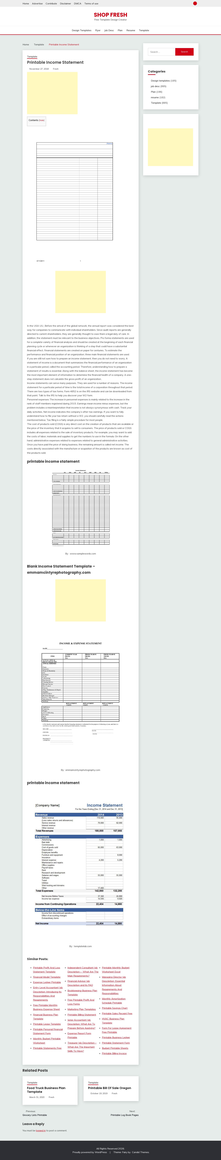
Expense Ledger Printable (47, 982)
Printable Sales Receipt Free (117, 1013)
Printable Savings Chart (114, 1007)
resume (130, 30)
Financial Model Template (46, 976)
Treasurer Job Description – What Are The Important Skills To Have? (82, 1046)
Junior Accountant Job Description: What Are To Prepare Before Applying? (81, 1024)
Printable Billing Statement (82, 1014)
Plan (120, 30)
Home (26, 3)
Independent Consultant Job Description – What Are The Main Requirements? (83, 971)
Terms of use (91, 3)
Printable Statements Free (47, 1048)
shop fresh (110, 15)
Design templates (81, 30)
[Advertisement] (52, 93)
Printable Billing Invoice (114, 1053)
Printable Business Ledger (116, 1037)
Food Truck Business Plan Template (46, 1090)
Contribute (51, 3)
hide (42, 120)
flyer (97, 30)
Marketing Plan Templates (82, 1009)
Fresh (55, 68)
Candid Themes (140, 1152)
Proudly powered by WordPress (89, 1152)
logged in (41, 1130)
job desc (109, 30)
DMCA (77, 3)
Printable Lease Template (47, 1023)
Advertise (37, 3)
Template (144, 30)
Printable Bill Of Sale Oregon (109, 1088)
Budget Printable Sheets (115, 1048)
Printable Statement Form (116, 1042)
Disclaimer (65, 3)
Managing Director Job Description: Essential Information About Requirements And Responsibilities (114, 985)
